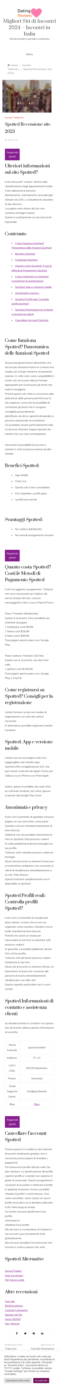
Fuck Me (10, 1301)
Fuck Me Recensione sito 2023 (42, 1350)
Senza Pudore (13, 1271)
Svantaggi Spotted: (26, 259)
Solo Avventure (14, 1275)
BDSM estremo (14, 1305)
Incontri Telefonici (14, 117)
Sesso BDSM (12, 1319)
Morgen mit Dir (13, 1314)
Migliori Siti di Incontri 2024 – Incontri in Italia (29, 27)
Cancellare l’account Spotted (31, 320)
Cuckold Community (16, 1310)
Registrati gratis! (12, 154)
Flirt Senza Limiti (14, 1280)
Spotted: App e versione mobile (33, 287)
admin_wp (13, 140)
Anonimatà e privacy (27, 293)
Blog (36, 1104)
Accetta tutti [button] (41, 1380)
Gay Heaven (12, 1323)
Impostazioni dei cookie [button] (18, 1380)
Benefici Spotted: (25, 253)
